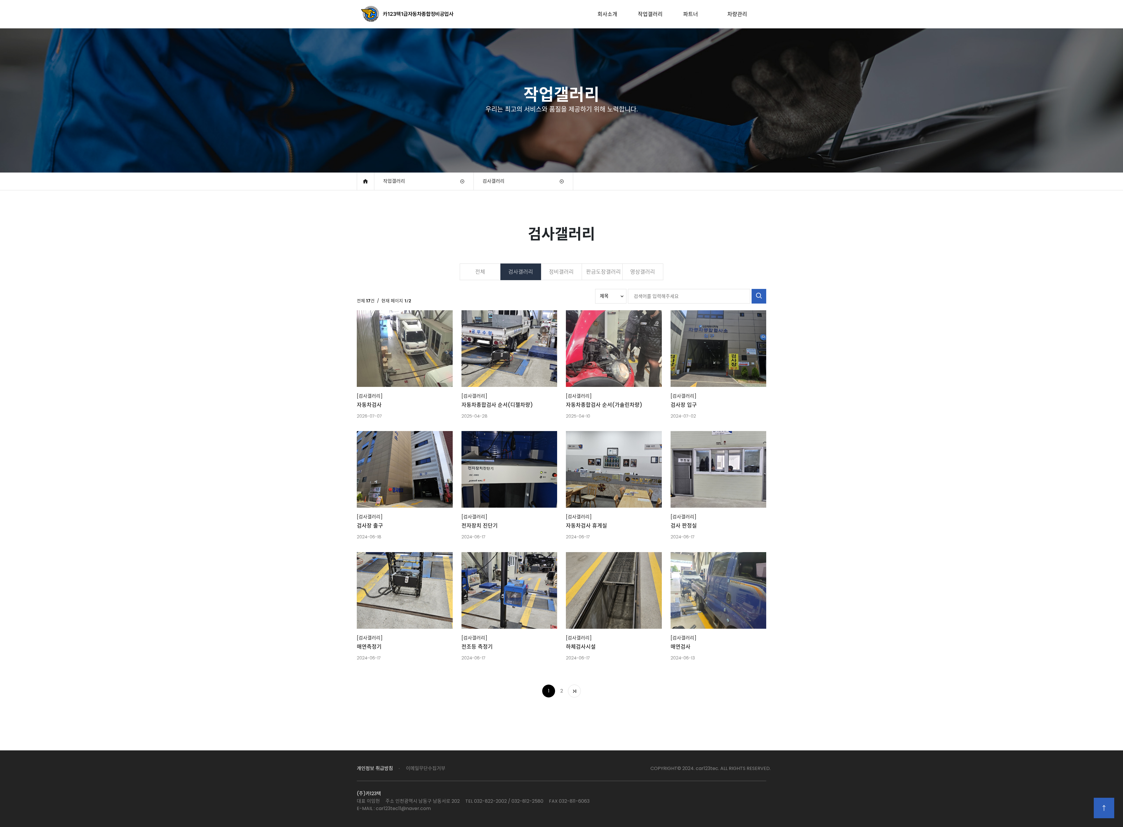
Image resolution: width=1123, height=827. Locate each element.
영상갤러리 (642, 271)
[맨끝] (574, 691)
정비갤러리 (561, 271)
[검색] (759, 296)
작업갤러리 (650, 14)
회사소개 (607, 14)
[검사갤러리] (370, 396)
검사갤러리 (493, 181)
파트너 (690, 14)
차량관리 (737, 14)
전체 (480, 271)
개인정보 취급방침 (375, 768)
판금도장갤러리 (603, 271)
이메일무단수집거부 (425, 768)
